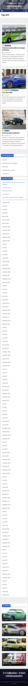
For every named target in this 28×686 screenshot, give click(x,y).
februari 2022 (5, 386)
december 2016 (6, 574)
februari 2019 (5, 490)
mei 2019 (4, 480)
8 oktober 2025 (7, 52)
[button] (23, 10)
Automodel (11, 644)
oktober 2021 (5, 400)
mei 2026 (4, 209)
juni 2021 (4, 407)
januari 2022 (5, 390)
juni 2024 (4, 289)
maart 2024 (5, 299)
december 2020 (6, 428)
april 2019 (4, 483)
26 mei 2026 (7, 663)
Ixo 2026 (8, 187)
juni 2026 (4, 206)
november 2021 (6, 397)
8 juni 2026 (7, 648)
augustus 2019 (6, 473)
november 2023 (6, 313)
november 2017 (6, 536)
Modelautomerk (14, 90)
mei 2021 (4, 411)
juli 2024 (4, 285)
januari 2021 (5, 424)
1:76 (7, 644)
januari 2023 (5, 348)
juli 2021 (4, 404)
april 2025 (4, 254)
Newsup (23, 681)
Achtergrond (7, 45)
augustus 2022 (6, 365)
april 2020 (4, 449)
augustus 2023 (6, 324)
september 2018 (6, 504)
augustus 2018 (6, 508)
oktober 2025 (5, 233)
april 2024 (4, 296)
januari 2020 (5, 456)
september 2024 (6, 279)
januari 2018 (5, 532)
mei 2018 (4, 518)
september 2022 (6, 362)
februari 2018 (5, 529)
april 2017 (4, 560)
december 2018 (6, 497)
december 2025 (6, 226)
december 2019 (6, 459)
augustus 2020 (6, 438)
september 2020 (6, 435)
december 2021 (6, 393)
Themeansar (13, 683)
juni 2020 (4, 445)
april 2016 (4, 588)
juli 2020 (4, 442)
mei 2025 (4, 251)
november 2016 (6, 577)
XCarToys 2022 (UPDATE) (10, 133)
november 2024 (6, 272)
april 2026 (4, 213)
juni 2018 (4, 515)
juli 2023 (4, 327)
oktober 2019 (5, 466)
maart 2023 (5, 341)
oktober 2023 (5, 317)
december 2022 (6, 351)
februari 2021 (5, 421)
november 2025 (6, 230)
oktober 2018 (5, 501)
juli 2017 (4, 549)
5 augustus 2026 (8, 619)
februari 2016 (5, 595)
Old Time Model (19, 197)
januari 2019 (5, 494)
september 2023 (6, 320)
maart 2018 (5, 525)
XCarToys (7, 130)
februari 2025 (5, 261)
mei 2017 (4, 556)
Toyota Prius (5, 173)
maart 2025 (5, 258)
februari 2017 (5, 567)
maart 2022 (5, 383)
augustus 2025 (6, 240)
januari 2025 (5, 265)
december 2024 (6, 268)
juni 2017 (4, 553)
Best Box (4, 159)
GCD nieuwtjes (7, 92)
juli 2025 (4, 244)
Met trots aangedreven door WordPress (9, 681)
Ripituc (4, 190)
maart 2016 (5, 591)
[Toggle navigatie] (13, 11)
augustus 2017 (6, 546)
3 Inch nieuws (7, 90)
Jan (3, 187)
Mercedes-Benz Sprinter (8, 170)
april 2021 (4, 414)
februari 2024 (5, 303)
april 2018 (4, 522)
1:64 (3, 45)
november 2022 (6, 355)
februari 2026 (5, 219)
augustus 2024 (6, 282)
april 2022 (4, 379)
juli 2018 (4, 511)
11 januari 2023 (7, 135)
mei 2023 (4, 334)
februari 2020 (5, 452)
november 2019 (6, 463)
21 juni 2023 (6, 95)
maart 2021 (5, 417)
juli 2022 (4, 369)
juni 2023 (4, 331)
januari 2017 (5, 570)
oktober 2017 (5, 539)
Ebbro (7, 194)
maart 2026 (5, 216)
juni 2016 (4, 584)
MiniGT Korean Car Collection (9, 163)
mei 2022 (4, 376)
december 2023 (6, 310)
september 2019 (6, 470)
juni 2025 (4, 247)
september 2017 (6, 542)
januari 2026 (5, 223)
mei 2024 (4, 292)
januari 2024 (5, 306)
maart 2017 (5, 563)
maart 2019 (5, 487)
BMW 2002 (5, 166)
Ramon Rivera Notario (7, 182)
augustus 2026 (6, 202)
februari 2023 (5, 345)
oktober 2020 (5, 431)
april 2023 (4, 338)
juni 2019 (4, 476)
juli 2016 (4, 581)
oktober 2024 (5, 275)
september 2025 (6, 237)
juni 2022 (4, 372)
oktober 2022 (5, 358)
